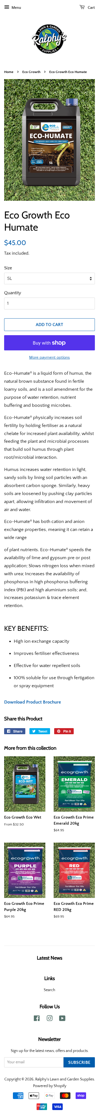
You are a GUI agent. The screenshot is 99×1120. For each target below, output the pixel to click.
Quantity (12, 292)
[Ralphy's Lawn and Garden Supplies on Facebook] (37, 1019)
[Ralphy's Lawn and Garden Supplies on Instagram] (49, 1019)
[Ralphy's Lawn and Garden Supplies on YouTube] (62, 1019)
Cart (91, 8)
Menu (16, 8)
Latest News (49, 958)
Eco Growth (31, 72)
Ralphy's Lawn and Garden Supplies (64, 1079)
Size (8, 267)
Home (8, 72)
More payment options (49, 357)
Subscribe (79, 1062)
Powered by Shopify (49, 1086)
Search (49, 990)
